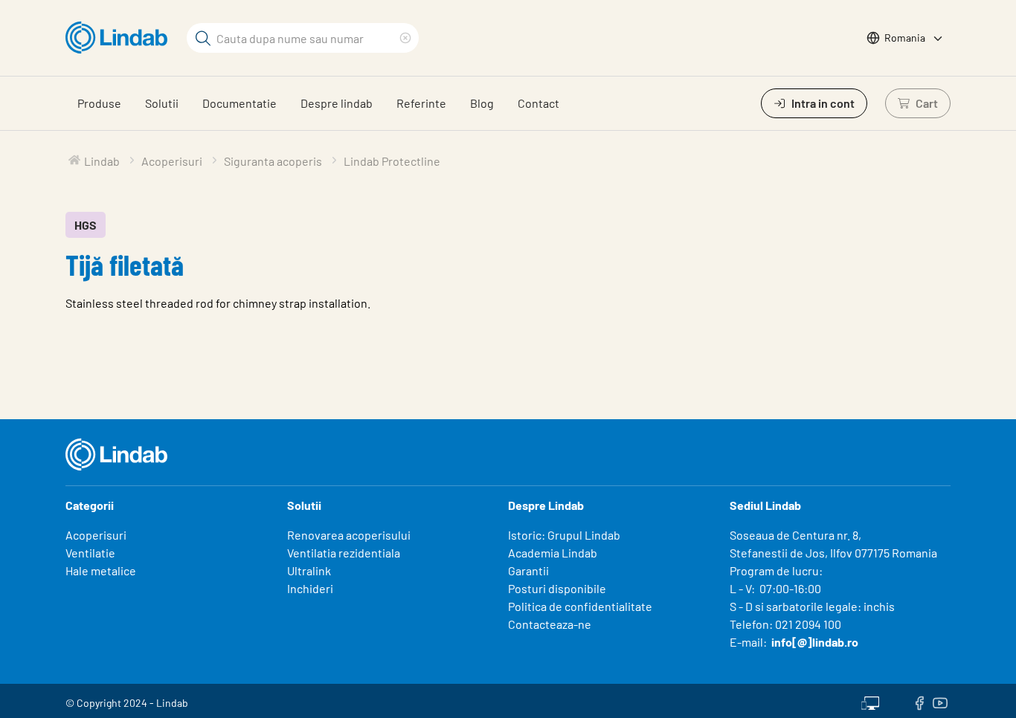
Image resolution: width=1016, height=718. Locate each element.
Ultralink (309, 570)
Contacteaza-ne (549, 624)
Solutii (162, 103)
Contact (538, 103)
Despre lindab (336, 103)
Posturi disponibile (557, 588)
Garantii (528, 570)
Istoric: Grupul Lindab (564, 535)
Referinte (421, 103)
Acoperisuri (95, 535)
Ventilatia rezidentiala (343, 553)
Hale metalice (100, 570)
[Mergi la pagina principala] (120, 38)
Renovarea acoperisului (349, 535)
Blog (482, 103)
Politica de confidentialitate (580, 606)
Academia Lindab (552, 553)
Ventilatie (90, 553)
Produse (99, 103)
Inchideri (310, 588)
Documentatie (239, 103)
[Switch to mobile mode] (870, 701)
